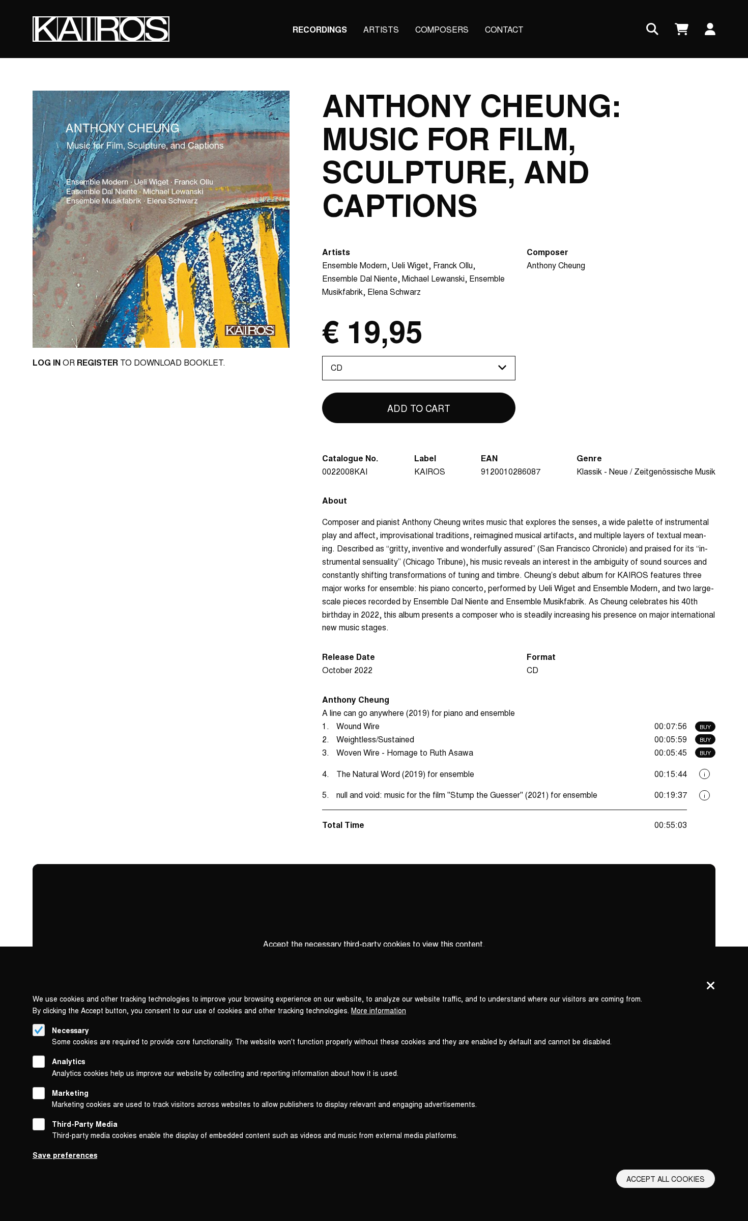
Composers (442, 29)
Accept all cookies (665, 1179)
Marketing (70, 1093)
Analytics (68, 1061)
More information (378, 1010)
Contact (504, 29)
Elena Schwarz (394, 291)
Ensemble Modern (354, 265)
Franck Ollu (453, 265)
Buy (705, 727)
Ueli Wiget (409, 265)
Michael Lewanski (433, 278)
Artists (381, 29)
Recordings (320, 29)
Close (710, 986)
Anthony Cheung (556, 265)
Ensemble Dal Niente (359, 278)
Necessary (70, 1030)
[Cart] (681, 29)
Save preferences (65, 1155)
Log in (47, 362)
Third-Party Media (85, 1124)
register (97, 362)
